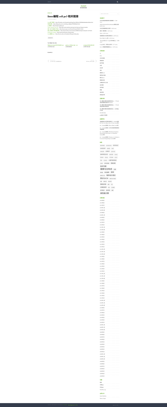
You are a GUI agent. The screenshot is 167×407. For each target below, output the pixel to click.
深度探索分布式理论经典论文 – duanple (108, 121)
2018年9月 (102, 217)
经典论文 (105, 181)
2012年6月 (102, 263)
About (49, 1)
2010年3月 (102, 319)
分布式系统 (102, 58)
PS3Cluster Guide (52, 32)
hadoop (102, 148)
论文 (109, 187)
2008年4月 (102, 373)
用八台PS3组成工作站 (53, 29)
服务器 (101, 172)
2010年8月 (102, 307)
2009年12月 (102, 324)
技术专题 (102, 63)
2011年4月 (102, 293)
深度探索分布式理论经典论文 (106, 35)
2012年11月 (102, 251)
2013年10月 (102, 229)
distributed (108, 145)
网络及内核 (102, 80)
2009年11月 (102, 327)
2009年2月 (102, 349)
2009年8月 (102, 334)
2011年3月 (102, 295)
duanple (83, 6)
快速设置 (50, 24)
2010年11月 (102, 302)
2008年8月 (102, 363)
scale (116, 157)
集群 (112, 190)
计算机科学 (103, 187)
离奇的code (102, 72)
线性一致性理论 (103, 30)
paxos (101, 157)
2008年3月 (102, 376)
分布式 (101, 163)
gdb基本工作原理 (103, 115)
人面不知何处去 (112, 160)
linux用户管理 (51, 22)
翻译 (108, 184)
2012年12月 (102, 249)
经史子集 (109, 181)
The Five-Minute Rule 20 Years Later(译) (110, 123)
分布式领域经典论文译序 (105, 28)
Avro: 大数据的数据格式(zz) (106, 46)
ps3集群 (50, 25)
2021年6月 (102, 202)
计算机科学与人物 (104, 82)
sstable (105, 160)
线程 (101, 181)
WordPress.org (103, 389)
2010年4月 (102, 317)
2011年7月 (102, 285)
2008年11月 (102, 356)
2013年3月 (102, 241)
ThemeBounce (65, 404)
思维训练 (102, 60)
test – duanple (102, 125)
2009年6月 (102, 339)
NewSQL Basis (103, 112)
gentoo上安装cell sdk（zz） (71, 45)
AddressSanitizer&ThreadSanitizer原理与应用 (109, 24)
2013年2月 (102, 244)
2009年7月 (102, 337)
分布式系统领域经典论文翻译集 (107, 20)
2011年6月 (102, 288)
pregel (106, 157)
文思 (101, 65)
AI (100, 53)
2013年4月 (102, 239)
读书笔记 (102, 87)
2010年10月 (102, 305)
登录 (101, 382)
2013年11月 (102, 227)
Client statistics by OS (53, 27)
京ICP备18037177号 (72, 405)
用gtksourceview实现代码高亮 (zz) (56, 45)
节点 (112, 184)
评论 (101, 387)
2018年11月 (102, 215)
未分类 (101, 67)
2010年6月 (102, 312)
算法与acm (102, 77)
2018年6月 (102, 219)
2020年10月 (102, 210)
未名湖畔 (107, 172)
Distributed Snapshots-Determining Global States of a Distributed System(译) (109, 133)
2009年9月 (102, 332)
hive (113, 148)
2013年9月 (102, 232)
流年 (101, 70)
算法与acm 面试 (113, 178)
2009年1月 (102, 351)
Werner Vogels (103, 398)
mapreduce (104, 154)
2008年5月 (102, 371)
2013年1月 (102, 246)
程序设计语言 (103, 75)
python (111, 157)
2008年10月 (102, 359)
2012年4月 (102, 268)
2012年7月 (102, 261)
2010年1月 (102, 322)
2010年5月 (102, 315)
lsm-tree (113, 151)
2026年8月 (102, 200)
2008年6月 (102, 368)
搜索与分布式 (106, 169)
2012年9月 (102, 256)
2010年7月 (102, 310)
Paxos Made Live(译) (104, 38)
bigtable (102, 145)
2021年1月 (102, 205)
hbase (108, 148)
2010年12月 (102, 300)
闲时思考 (102, 92)
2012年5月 (102, 266)
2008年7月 (102, 366)
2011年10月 (102, 278)
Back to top (116, 405)
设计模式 (102, 85)
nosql (116, 154)
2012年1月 (102, 271)
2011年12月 (102, 273)
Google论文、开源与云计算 (106, 44)
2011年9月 (102, 280)
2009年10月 (102, 329)
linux (101, 55)
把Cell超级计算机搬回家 (53, 30)
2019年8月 (102, 212)
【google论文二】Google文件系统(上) (108, 40)
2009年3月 (102, 346)
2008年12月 (102, 354)
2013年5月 (102, 237)
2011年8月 (102, 283)
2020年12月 (102, 207)
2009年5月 (102, 341)
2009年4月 (102, 344)
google (115, 145)
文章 (101, 384)
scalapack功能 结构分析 (88, 45)
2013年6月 (102, 234)
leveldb (102, 151)
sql (101, 160)
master (111, 154)
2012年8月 (102, 259)
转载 (101, 89)
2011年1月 (102, 298)
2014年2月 (102, 224)
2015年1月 (102, 222)
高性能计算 (50, 12)
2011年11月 (102, 276)
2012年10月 (102, 254)
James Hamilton (103, 396)
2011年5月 (102, 290)
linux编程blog (51, 34)
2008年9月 (102, 361)
